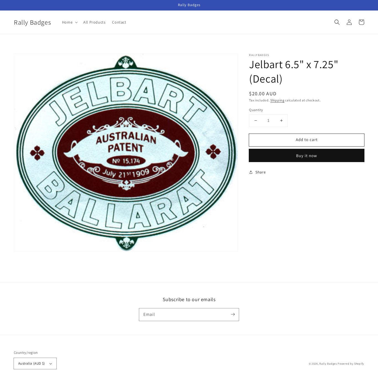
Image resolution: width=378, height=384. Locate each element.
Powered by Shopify (351, 363)
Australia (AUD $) (31, 363)
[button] (337, 22)
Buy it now (306, 155)
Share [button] (260, 172)
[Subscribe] (233, 314)
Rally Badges (328, 363)
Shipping (277, 100)
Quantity (256, 109)
